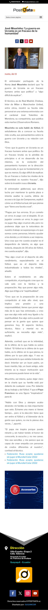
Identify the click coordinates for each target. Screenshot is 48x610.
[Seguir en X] (22, 41)
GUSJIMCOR (30, 604)
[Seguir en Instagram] (26, 41)
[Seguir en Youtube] (31, 41)
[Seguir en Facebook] (17, 41)
